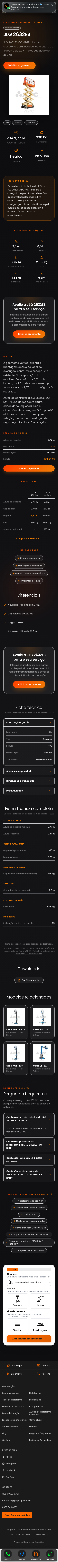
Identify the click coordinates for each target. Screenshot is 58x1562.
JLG (7, 122)
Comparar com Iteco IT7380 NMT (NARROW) (25, 1242)
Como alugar (35, 1420)
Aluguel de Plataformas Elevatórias (29, 1542)
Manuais (33, 1426)
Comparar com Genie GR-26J (30, 1227)
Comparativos (36, 1406)
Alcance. (12, 1274)
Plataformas (35, 1393)
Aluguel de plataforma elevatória (40, 1413)
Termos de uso (41, 1535)
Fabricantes (35, 1399)
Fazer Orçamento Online (17, 1515)
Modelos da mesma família (30, 1221)
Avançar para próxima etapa (27, 1338)
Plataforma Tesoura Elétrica (30, 1207)
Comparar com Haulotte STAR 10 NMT (30, 1234)
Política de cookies (24, 1535)
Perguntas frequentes (40, 1433)
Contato (6, 1440)
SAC (12, 1535)
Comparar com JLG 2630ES (30, 1250)
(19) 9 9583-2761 (10, 1493)
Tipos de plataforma (12, 1399)
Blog (4, 1433)
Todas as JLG (30, 1214)
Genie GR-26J (47, 494)
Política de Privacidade (40, 1440)
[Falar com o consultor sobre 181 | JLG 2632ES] (29, 7)
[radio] (17, 1301)
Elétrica (18, 122)
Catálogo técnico (31, 980)
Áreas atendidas (10, 1426)
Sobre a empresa (10, 1393)
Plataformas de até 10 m (30, 1200)
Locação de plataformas (14, 1420)
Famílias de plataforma (13, 1406)
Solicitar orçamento (19, 65)
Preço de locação (11, 1413)
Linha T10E (31, 122)
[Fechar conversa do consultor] (52, 5)
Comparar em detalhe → (29, 538)
